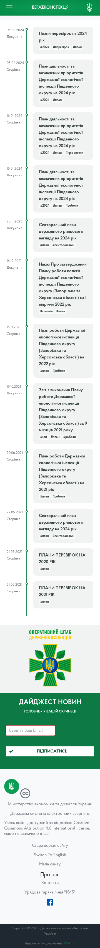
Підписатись (52, 751)
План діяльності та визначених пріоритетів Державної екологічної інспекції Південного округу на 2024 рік (61, 79)
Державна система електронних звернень (50, 813)
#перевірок (61, 47)
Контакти (50, 883)
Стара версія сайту (50, 845)
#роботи (72, 205)
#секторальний (63, 245)
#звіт (43, 437)
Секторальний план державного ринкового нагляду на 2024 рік (61, 232)
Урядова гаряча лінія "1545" (50, 892)
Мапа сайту (50, 864)
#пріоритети (74, 153)
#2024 (44, 47)
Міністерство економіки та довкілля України (50, 804)
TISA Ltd (69, 943)
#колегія (46, 311)
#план (77, 47)
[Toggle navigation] (9, 8)
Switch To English (50, 855)
